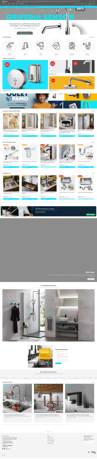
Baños (13, 3)
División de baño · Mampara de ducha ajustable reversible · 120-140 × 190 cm (47, 131)
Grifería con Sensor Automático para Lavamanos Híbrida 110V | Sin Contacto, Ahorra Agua (66, 162)
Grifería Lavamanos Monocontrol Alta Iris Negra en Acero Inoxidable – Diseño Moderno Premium (47, 162)
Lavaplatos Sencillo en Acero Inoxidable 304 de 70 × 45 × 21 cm (48, 193)
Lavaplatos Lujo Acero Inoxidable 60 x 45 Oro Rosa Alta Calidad (29, 193)
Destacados (22, 3)
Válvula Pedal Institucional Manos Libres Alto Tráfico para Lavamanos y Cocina (11, 162)
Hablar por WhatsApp (91, 214)
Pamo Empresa (82, 3)
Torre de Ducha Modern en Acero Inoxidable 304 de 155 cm (85, 131)
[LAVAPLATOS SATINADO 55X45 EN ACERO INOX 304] (86, 183)
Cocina (9, 3)
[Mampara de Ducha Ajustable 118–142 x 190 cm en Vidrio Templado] (30, 121)
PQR (85, 3)
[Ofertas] (56, 46)
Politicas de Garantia (50, 443)
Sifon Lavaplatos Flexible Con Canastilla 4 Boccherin (29, 161)
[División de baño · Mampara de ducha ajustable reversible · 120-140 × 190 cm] (48, 121)
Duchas (9, 54)
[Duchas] (9, 46)
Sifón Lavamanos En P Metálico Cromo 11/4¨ (84, 161)
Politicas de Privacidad (50, 440)
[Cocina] (25, 46)
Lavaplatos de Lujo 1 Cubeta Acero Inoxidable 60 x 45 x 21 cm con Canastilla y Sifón (11, 193)
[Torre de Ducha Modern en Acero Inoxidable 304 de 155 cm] (86, 121)
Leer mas (10, 417)
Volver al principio (48, 431)
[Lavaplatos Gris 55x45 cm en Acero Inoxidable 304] (67, 183)
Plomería (17, 3)
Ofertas (56, 54)
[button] (94, 1)
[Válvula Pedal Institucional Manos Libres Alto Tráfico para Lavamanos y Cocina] (11, 152)
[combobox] (48, 1)
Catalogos (77, 3)
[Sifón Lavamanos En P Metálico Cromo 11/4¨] (86, 152)
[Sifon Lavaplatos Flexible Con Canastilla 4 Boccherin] (30, 152)
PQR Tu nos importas (50, 437)
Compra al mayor (58, 363)
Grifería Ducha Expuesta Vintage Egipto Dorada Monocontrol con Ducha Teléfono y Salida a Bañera (10, 131)
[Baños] (41, 46)
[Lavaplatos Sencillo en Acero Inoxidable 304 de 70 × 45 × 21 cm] (48, 183)
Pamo (4, 455)
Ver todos (93, 173)
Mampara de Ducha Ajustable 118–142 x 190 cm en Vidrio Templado (29, 131)
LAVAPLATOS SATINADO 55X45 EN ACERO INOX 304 (85, 192)
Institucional (4, 3)
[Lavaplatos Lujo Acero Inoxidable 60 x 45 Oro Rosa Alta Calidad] (30, 183)
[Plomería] (87, 46)
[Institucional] (72, 46)
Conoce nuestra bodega (7, 441)
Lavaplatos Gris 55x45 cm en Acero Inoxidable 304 (66, 192)
